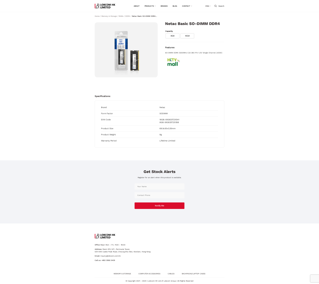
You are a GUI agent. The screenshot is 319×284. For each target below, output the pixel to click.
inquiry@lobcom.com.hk (110, 256)
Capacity (169, 31)
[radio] (172, 35)
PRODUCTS (149, 6)
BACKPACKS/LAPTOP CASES (193, 274)
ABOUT (136, 6)
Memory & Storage (109, 16)
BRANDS (164, 6)
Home (97, 16)
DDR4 (127, 16)
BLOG (175, 6)
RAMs (121, 16)
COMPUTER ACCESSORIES (149, 274)
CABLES (171, 274)
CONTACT (186, 6)
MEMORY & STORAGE (122, 274)
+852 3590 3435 (108, 260)
